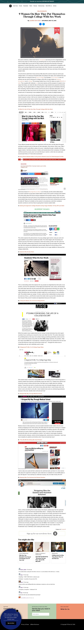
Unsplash (63, 529)
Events (20, 5)
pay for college (40, 77)
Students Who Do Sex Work (26, 252)
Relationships (42, 11)
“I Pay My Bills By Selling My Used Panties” (30, 440)
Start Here (15, 5)
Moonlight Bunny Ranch (35, 191)
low (36, 83)
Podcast (35, 5)
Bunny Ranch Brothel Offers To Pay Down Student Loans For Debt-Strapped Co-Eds (41, 156)
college (30, 81)
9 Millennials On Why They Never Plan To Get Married (58, 557)
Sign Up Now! (11, 623)
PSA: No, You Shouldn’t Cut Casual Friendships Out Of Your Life (25, 558)
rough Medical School (36, 393)
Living (20, 553)
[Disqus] (42, 582)
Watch (30, 5)
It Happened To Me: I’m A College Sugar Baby (31, 347)
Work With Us (49, 5)
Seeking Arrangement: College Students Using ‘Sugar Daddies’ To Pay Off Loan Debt (41, 205)
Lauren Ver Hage (34, 20)
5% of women (54, 77)
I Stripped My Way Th (25, 393)
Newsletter (25, 5)
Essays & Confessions (40, 553)
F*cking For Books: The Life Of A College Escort (31, 300)
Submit (51, 614)
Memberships (41, 5)
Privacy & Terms (25, 624)
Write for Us (65, 609)
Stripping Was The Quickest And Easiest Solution (32, 477)
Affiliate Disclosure (34, 624)
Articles (54, 5)
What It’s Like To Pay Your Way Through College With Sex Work (36, 109)
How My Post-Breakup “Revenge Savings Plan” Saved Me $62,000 (42, 559)
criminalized (42, 60)
